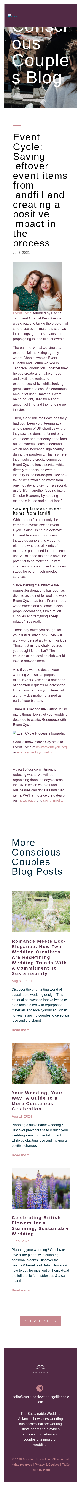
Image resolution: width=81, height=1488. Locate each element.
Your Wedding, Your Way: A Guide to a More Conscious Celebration (37, 1100)
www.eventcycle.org (51, 747)
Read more (21, 1030)
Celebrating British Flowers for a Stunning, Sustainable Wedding (40, 1225)
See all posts (40, 1321)
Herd (46, 1469)
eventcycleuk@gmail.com (36, 752)
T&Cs (66, 1464)
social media (53, 800)
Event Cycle (22, 313)
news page (27, 800)
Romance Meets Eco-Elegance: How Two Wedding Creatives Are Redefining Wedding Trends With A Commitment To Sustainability (39, 957)
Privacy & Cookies (47, 1464)
